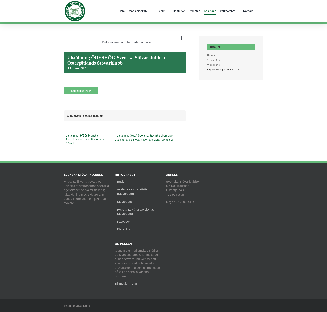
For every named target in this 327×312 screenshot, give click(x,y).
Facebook (123, 221)
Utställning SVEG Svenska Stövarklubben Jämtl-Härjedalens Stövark (86, 139)
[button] (262, 11)
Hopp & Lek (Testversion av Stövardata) (135, 211)
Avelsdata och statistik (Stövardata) (132, 191)
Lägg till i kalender (81, 90)
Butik (120, 181)
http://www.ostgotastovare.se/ (223, 69)
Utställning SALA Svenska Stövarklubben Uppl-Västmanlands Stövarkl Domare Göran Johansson (145, 137)
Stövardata (124, 201)
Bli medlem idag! (126, 283)
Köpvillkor (123, 229)
